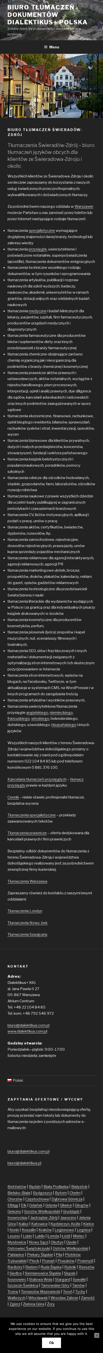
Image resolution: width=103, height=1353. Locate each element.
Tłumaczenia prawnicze (27, 833)
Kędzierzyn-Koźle (65, 1224)
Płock (34, 1261)
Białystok (79, 1186)
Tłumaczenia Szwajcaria (27, 934)
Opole (71, 1242)
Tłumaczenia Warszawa (27, 881)
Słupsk (70, 1273)
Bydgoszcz (42, 1193)
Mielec (78, 1236)
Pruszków (66, 1261)
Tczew (13, 1291)
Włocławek (38, 1298)
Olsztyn (57, 1242)
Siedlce (16, 1273)
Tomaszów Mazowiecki (40, 1291)
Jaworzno (68, 1217)
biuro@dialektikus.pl (24, 1163)
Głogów (81, 1205)
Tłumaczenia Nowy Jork (28, 923)
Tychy (80, 1291)
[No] (96, 1335)
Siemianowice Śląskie (43, 1273)
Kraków (45, 1230)
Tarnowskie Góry (55, 1285)
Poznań (48, 1261)
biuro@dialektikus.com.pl (29, 1025)
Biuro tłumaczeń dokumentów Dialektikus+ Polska (48, 15)
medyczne (37, 311)
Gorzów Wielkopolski (42, 1211)
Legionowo (64, 1230)
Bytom (61, 1193)
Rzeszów (86, 1267)
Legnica (83, 1230)
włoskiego (40, 718)
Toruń (67, 1291)
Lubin (27, 1236)
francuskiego (19, 718)
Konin (14, 1230)
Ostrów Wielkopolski (70, 1248)
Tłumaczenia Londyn (25, 911)
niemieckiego (61, 712)
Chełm (75, 1193)
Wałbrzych (17, 1298)
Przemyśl (85, 1261)
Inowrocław (18, 1217)
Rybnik (70, 1267)
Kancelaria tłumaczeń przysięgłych (37, 779)
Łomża (53, 1236)
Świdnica (30, 1285)
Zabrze (72, 1298)
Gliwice (66, 1205)
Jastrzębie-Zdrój (44, 1217)
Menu (54, 47)
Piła (59, 1254)
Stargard (62, 1279)
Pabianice (16, 1254)
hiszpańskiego (64, 725)
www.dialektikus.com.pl (27, 1031)
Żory (51, 1304)
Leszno (14, 1236)
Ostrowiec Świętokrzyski (29, 1248)
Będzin (35, 1186)
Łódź (66, 1236)
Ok (51, 1343)
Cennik (13, 797)
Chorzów (15, 1199)
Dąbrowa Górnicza (67, 1199)
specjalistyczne (42, 230)
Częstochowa (37, 1199)
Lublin (40, 1236)
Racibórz (15, 1267)
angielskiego (37, 712)
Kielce (88, 1224)
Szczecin (15, 1285)
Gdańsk (35, 1205)
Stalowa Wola (40, 1279)
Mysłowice (17, 1242)
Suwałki (79, 1279)
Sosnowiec (17, 1279)
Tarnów (78, 1285)
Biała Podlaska (56, 1186)
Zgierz (15, 1304)
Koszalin (29, 1230)
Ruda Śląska (51, 1267)
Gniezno (14, 1211)
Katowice (39, 1224)
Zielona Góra (33, 1304)
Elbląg (13, 1205)
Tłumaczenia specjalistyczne (32, 815)
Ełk (23, 1205)
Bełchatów (17, 1186)
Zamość (88, 1298)
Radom (31, 1267)
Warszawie (83, 206)
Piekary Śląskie (40, 1254)
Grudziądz (71, 1211)
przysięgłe (38, 249)
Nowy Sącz (38, 1242)
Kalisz (23, 1224)
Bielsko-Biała (19, 1193)
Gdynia (51, 1205)
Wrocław (58, 1298)
